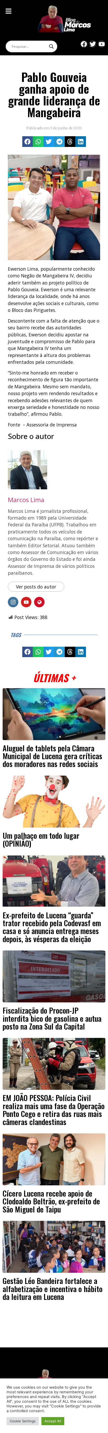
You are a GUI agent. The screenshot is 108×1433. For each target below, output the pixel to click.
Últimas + (54, 677)
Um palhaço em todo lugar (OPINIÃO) (41, 839)
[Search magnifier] (51, 46)
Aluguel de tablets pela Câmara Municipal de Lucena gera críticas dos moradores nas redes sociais (52, 755)
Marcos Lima (26, 499)
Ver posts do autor (36, 587)
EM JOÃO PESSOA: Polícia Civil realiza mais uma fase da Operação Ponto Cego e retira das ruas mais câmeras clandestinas (54, 1109)
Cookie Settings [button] (23, 1421)
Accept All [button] (53, 1421)
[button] (27, 141)
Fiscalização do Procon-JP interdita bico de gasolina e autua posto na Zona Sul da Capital (52, 1018)
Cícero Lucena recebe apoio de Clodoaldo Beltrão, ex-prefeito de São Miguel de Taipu (51, 1201)
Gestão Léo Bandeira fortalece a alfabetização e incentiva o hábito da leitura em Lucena (52, 1288)
